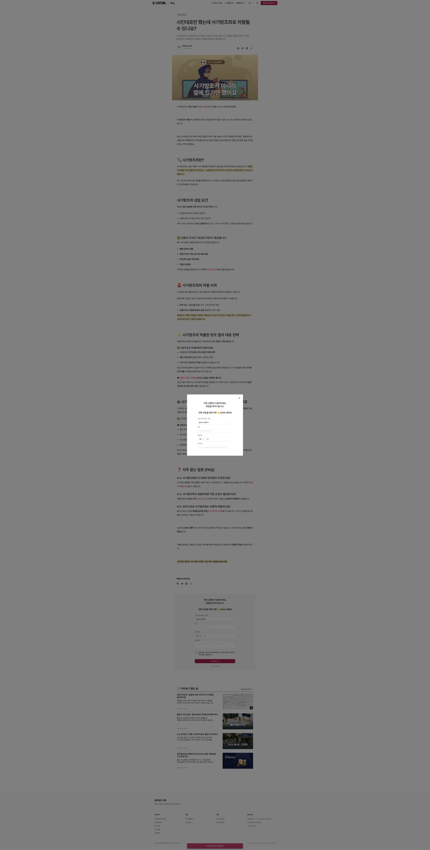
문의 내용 (200, 443)
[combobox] (215, 422)
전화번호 (200, 435)
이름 (199, 427)
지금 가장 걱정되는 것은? (204, 418)
